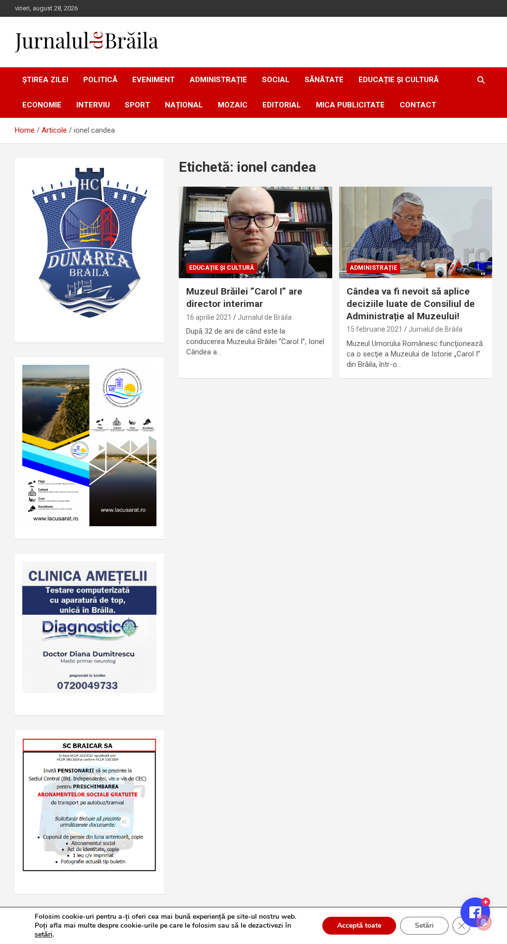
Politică (100, 79)
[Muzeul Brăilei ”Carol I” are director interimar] (255, 232)
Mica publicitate (350, 104)
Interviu (93, 104)
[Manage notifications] (484, 922)
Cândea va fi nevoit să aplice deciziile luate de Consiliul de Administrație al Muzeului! (411, 303)
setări (43, 934)
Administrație (218, 79)
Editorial (281, 104)
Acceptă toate (359, 925)
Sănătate (324, 79)
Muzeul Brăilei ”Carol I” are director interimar (244, 297)
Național (184, 104)
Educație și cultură (398, 79)
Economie (41, 104)
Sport (137, 104)
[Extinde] (144, 574)
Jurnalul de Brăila (265, 317)
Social (276, 79)
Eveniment (153, 79)
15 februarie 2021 (375, 329)
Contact (418, 104)
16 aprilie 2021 (209, 317)
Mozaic (233, 104)
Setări (424, 925)
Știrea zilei (45, 79)
